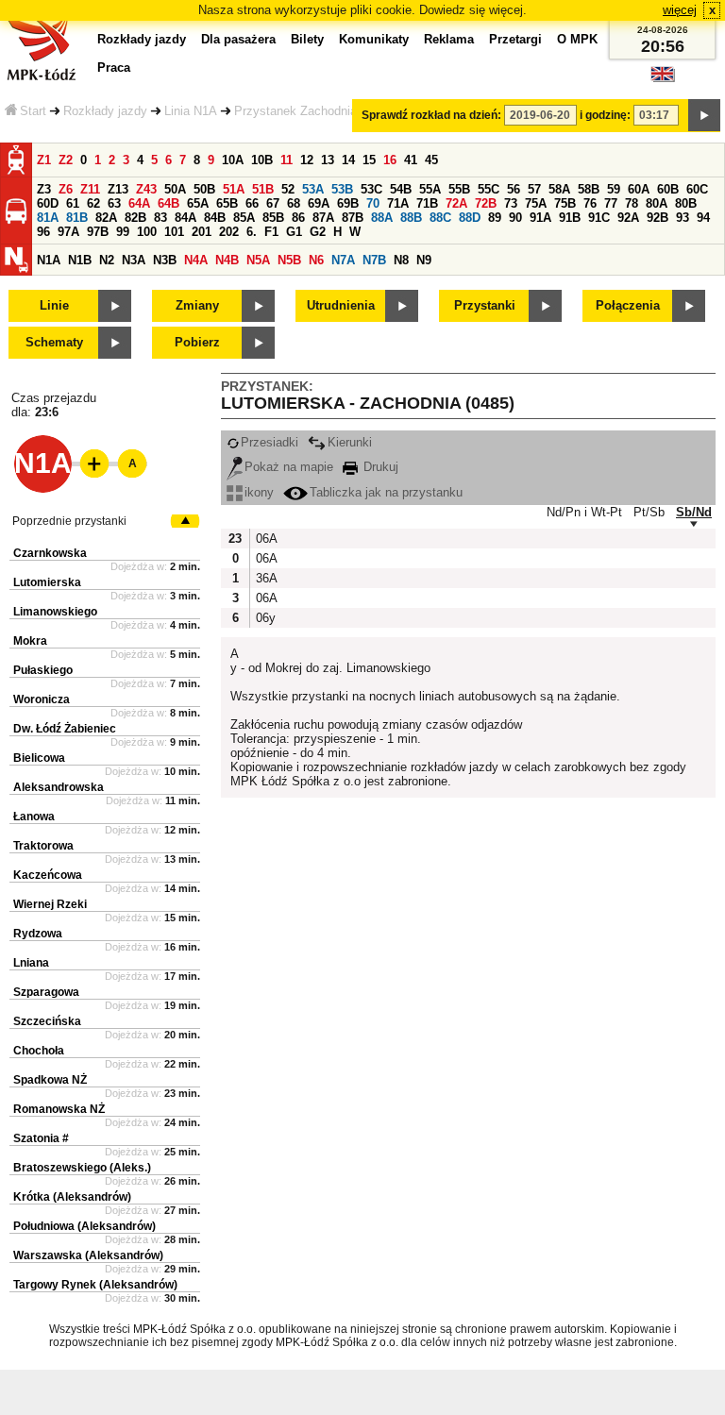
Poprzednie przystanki (69, 521)
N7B (374, 260)
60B (668, 189)
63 (114, 203)
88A (382, 218)
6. (251, 232)
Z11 (90, 189)
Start (33, 111)
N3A (133, 260)
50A (175, 189)
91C (599, 218)
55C (488, 189)
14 (348, 160)
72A (456, 203)
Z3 (44, 189)
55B (459, 189)
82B (135, 218)
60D (48, 203)
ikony (259, 492)
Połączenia (628, 305)
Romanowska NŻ (59, 1109)
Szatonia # (41, 1138)
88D (470, 218)
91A (540, 218)
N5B (289, 260)
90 (515, 218)
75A (536, 203)
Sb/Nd (694, 512)
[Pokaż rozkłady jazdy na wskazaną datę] (704, 115)
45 (431, 160)
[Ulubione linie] (89, 463)
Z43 (146, 189)
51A (233, 189)
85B (273, 218)
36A (265, 578)
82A (106, 218)
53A (313, 189)
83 (160, 218)
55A (430, 189)
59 (613, 189)
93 (682, 218)
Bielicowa (39, 758)
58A (559, 189)
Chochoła (38, 1050)
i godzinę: (605, 115)
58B (588, 189)
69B (348, 203)
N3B (165, 260)
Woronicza (41, 699)
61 (72, 203)
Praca (113, 67)
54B (401, 189)
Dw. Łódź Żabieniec (64, 728)
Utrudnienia (341, 305)
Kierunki (350, 442)
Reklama (449, 39)
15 (369, 160)
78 (631, 203)
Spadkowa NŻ (50, 1080)
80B (686, 203)
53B (342, 189)
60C (697, 189)
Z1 (44, 160)
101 (174, 232)
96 (43, 232)
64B (168, 203)
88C (440, 218)
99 (122, 232)
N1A (48, 260)
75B (565, 203)
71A (398, 203)
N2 (106, 260)
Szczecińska (47, 1021)
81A (48, 218)
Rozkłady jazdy (105, 111)
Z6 (66, 189)
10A (233, 160)
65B (227, 203)
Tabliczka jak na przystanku (386, 492)
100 (147, 232)
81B (77, 218)
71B (427, 203)
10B (262, 160)
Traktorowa (43, 845)
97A (68, 232)
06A (265, 538)
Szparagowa (46, 992)
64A (139, 203)
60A (638, 189)
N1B (80, 260)
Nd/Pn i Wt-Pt (584, 512)
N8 (401, 260)
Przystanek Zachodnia (295, 111)
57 (534, 189)
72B (486, 203)
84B (215, 218)
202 (229, 232)
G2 (318, 232)
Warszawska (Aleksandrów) (88, 1255)
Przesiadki (269, 442)
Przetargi (515, 39)
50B (204, 189)
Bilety (307, 39)
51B (263, 189)
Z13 (118, 189)
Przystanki (484, 305)
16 (389, 160)
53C (371, 189)
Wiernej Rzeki (50, 904)
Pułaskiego (43, 670)
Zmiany (197, 305)
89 (494, 218)
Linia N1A (190, 111)
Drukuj (379, 467)
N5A (258, 260)
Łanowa (34, 816)
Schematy (54, 342)
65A (198, 203)
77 (610, 203)
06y (265, 618)
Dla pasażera (238, 39)
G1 (294, 232)
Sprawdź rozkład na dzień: (431, 115)
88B (411, 218)
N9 (423, 260)
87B (352, 218)
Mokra (30, 641)
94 (703, 218)
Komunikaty (374, 39)
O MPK (577, 39)
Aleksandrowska (58, 787)
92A (628, 218)
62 (93, 203)
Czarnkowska (50, 553)
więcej (680, 10)
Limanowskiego (55, 611)
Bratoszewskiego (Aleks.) (82, 1167)
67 (272, 203)
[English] (662, 79)
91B (570, 218)
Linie (54, 305)
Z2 (66, 160)
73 (510, 203)
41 (410, 160)
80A (656, 203)
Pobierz (197, 342)
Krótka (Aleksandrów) (72, 1197)
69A (318, 203)
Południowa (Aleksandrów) (84, 1226)
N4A (196, 260)
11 (286, 160)
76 (590, 203)
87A (323, 218)
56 (513, 189)
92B (657, 218)
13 (327, 160)
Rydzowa (37, 933)
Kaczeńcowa (47, 875)
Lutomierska (47, 582)
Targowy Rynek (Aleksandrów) (95, 1284)
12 (306, 160)
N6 (316, 260)
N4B (227, 260)
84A (185, 218)
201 (201, 232)
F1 (271, 232)
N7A (343, 260)
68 (293, 203)
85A (244, 218)
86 (298, 218)
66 (252, 203)
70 (372, 203)
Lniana (31, 962)
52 (288, 189)
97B (98, 232)
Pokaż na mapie (288, 467)
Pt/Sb (649, 512)
